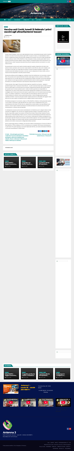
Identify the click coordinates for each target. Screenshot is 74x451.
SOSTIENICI (39, 19)
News (9, 19)
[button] (67, 19)
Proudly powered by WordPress (8, 445)
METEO (56, 442)
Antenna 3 (37, 13)
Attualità (6, 161)
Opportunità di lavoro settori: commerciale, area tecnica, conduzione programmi (57, 444)
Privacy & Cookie (42, 446)
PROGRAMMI (48, 446)
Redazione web (8, 35)
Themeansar (24, 445)
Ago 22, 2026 (8, 377)
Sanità (44, 161)
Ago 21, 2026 (59, 377)
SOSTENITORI (55, 448)
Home (49, 442)
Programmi (17, 19)
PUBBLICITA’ (26, 19)
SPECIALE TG (61, 448)
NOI (33, 19)
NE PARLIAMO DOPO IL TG (63, 442)
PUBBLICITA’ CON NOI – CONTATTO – (64, 446)
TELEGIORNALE (68, 448)
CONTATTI (52, 442)
